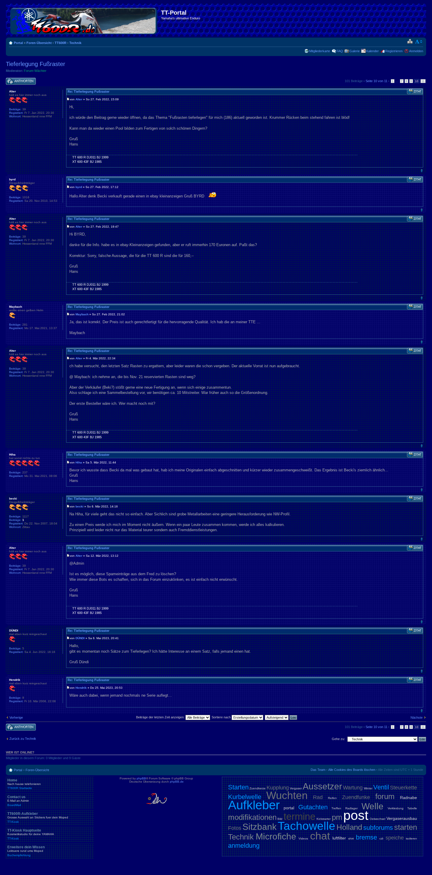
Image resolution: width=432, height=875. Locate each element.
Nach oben (421, 170)
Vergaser (296, 788)
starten (405, 827)
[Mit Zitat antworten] (415, 91)
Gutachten (313, 807)
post (356, 815)
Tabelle (412, 808)
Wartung (353, 788)
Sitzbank (259, 827)
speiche (395, 838)
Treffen (336, 808)
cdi (381, 838)
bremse (366, 837)
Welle (372, 806)
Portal (18, 43)
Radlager (351, 808)
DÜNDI (80, 638)
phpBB (141, 778)
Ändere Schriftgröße (419, 41)
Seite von (376, 81)
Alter (79, 99)
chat (320, 836)
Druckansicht (409, 41)
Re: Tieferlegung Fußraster (88, 91)
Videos (303, 838)
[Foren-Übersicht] (84, 20)
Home (24, 784)
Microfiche (276, 836)
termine (299, 816)
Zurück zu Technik (22, 738)
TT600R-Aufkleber (37, 817)
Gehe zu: (338, 739)
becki (79, 506)
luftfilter (339, 838)
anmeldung (243, 845)
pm (337, 817)
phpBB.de (177, 781)
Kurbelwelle (244, 796)
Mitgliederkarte (319, 51)
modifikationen (252, 817)
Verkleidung (395, 808)
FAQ (339, 51)
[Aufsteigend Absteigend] (281, 717)
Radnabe (408, 797)
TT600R (60, 43)
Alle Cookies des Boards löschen (351, 769)
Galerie (354, 51)
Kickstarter (324, 818)
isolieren (411, 838)
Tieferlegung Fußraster (35, 64)
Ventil (381, 787)
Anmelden (416, 51)
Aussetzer (322, 786)
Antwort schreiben (19, 79)
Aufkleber (254, 805)
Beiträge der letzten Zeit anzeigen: (160, 717)
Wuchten (287, 795)
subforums (378, 827)
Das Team (318, 769)
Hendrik (81, 687)
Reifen (332, 798)
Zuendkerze (258, 788)
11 (423, 81)
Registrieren (394, 51)
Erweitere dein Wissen (26, 851)
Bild (279, 818)
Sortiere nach (222, 717)
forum (385, 796)
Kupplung (278, 788)
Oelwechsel (377, 818)
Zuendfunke (356, 797)
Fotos (234, 828)
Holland (349, 827)
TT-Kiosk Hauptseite (30, 834)
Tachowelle (306, 826)
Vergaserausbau (401, 818)
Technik (75, 43)
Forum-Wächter (35, 70)
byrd (79, 187)
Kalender (372, 51)
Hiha (79, 462)
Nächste (417, 717)
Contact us (18, 801)
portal (289, 807)
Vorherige (16, 717)
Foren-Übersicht (39, 43)
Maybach (82, 314)
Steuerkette (403, 788)
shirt (351, 838)
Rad (318, 797)
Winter (368, 788)
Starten (238, 787)
